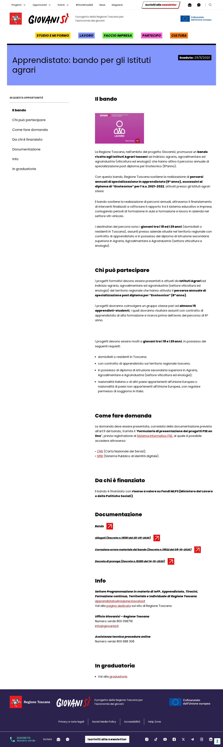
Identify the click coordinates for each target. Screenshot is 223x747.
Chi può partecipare (29, 120)
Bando (103, 526)
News (102, 5)
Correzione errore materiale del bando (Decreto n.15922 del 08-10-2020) (143, 550)
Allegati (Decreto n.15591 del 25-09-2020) (123, 538)
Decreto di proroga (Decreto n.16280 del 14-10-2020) (130, 562)
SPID (100, 456)
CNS (100, 451)
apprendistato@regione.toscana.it (120, 601)
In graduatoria (24, 169)
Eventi (61, 5)
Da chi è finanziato (27, 139)
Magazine (117, 5)
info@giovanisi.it (107, 626)
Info (15, 159)
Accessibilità (132, 722)
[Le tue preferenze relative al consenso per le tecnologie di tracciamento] (217, 741)
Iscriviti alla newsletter (107, 739)
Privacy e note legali (71, 722)
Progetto (17, 5)
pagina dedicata (118, 606)
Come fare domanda (30, 129)
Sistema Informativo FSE (154, 436)
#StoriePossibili (84, 5)
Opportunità (40, 5)
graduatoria (118, 676)
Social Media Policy (104, 722)
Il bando (19, 110)
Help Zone (154, 722)
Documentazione (26, 149)
